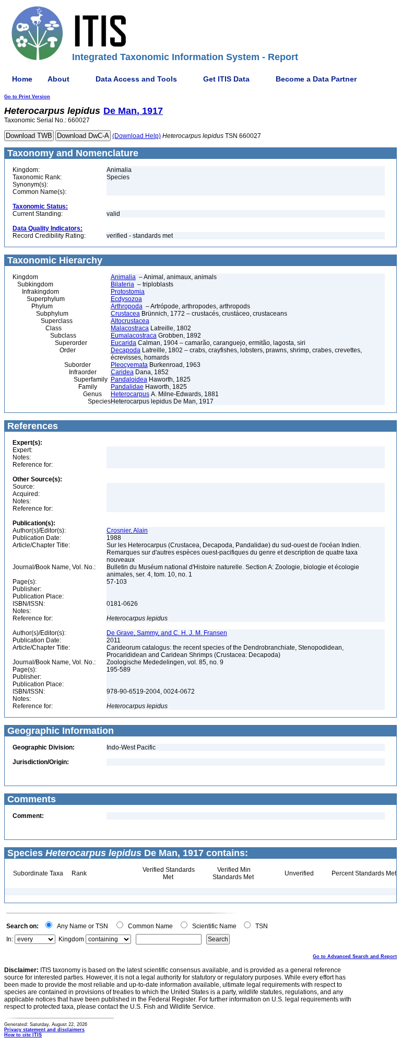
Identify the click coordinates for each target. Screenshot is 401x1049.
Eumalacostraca (134, 335)
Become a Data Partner (316, 79)
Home (22, 79)
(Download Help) (136, 136)
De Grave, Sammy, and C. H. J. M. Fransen (167, 633)
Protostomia (128, 291)
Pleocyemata (129, 364)
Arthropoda (127, 306)
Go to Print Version (27, 96)
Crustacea (125, 313)
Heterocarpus (130, 394)
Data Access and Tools (136, 79)
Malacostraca (130, 328)
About (58, 79)
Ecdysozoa (126, 299)
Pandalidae (127, 386)
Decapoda (125, 350)
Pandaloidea (129, 379)
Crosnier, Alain (127, 530)
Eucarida (123, 343)
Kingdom (71, 939)
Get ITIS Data (226, 79)
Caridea (122, 372)
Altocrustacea (130, 321)
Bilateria (122, 284)
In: (9, 939)
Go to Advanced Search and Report (355, 956)
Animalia (123, 277)
